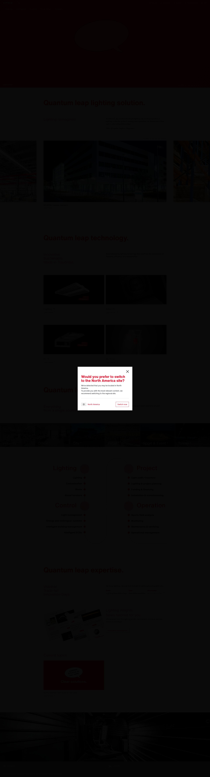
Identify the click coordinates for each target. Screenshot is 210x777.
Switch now (122, 404)
